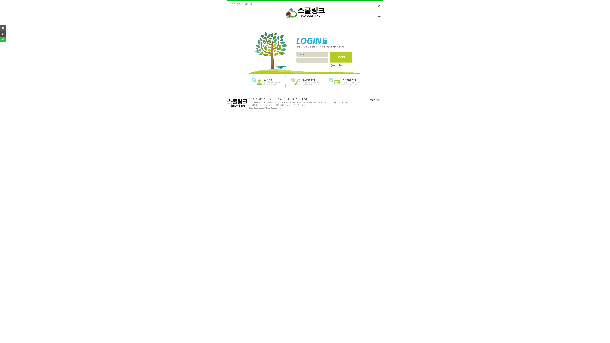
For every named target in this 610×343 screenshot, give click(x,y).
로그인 (233, 4)
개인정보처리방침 (256, 99)
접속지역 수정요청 (303, 99)
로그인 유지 (337, 65)
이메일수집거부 (270, 99)
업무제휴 (290, 99)
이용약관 (281, 99)
